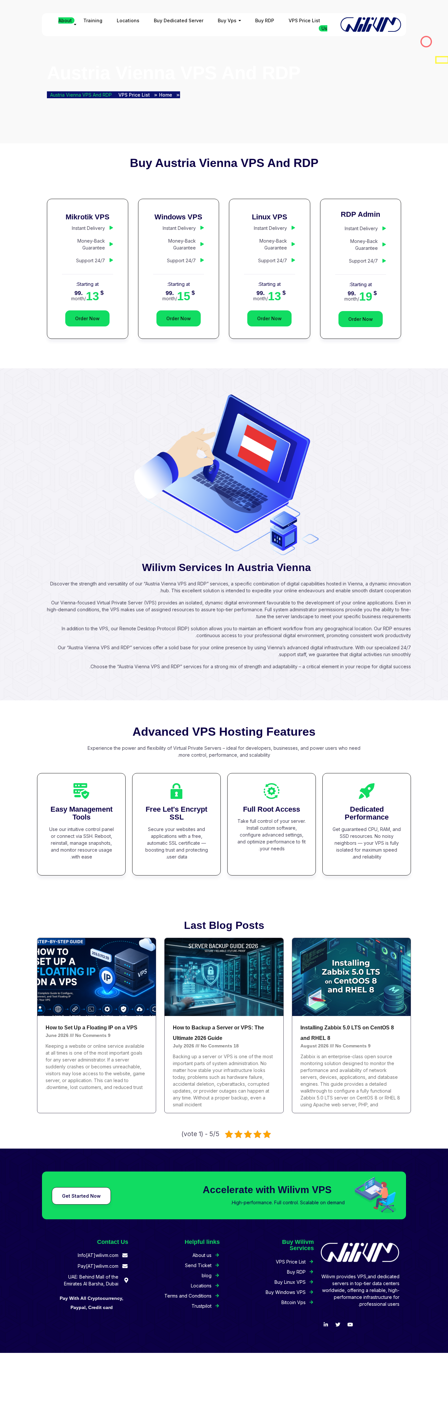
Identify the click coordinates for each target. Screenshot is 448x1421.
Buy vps (227, 20)
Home (165, 95)
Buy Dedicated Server (178, 20)
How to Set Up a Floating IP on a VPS (91, 1027)
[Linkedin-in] (325, 1324)
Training (92, 20)
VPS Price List (304, 20)
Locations (128, 20)
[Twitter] (338, 1324)
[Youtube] (350, 1324)
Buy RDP (264, 20)
